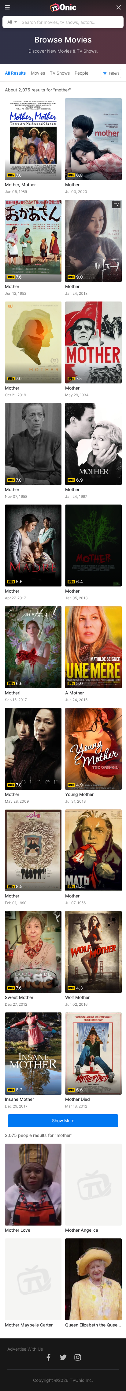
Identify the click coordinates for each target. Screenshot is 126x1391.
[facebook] (48, 1360)
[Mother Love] (33, 1185)
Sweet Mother (19, 997)
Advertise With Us (25, 1349)
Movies (38, 73)
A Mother (74, 692)
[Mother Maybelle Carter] (33, 1279)
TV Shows (60, 73)
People (81, 73)
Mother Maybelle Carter (29, 1324)
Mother (72, 184)
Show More (63, 1120)
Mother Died (77, 1099)
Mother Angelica (81, 1230)
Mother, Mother (20, 184)
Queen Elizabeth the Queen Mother (93, 1324)
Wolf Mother (77, 997)
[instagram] (78, 1360)
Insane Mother (19, 1099)
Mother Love (17, 1230)
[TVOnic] (63, 7)
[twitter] (63, 1360)
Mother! (12, 692)
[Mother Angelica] (93, 1185)
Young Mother (79, 794)
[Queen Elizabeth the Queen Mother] (93, 1279)
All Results (15, 73)
